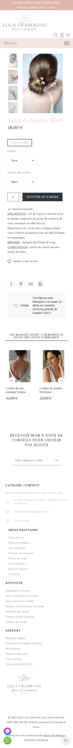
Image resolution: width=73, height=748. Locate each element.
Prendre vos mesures (21, 553)
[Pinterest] (48, 706)
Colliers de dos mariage (20, 616)
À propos (13, 574)
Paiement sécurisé (17, 653)
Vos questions (17, 548)
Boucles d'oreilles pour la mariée (25, 606)
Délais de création (18, 542)
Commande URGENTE (19, 664)
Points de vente (17, 558)
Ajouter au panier (43, 197)
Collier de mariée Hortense (50, 390)
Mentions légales (16, 638)
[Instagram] (36, 706)
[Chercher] (56, 35)
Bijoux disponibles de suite (22, 595)
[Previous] (12, 380)
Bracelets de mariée (17, 611)
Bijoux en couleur (18, 568)
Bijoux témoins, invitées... (21, 601)
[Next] (61, 380)
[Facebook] (25, 706)
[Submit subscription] (56, 460)
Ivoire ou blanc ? (17, 563)
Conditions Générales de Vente (24, 643)
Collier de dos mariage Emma (15, 390)
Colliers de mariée (16, 622)
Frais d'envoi (16, 537)
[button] (22, 261)
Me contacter (13, 648)
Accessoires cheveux (18, 590)
